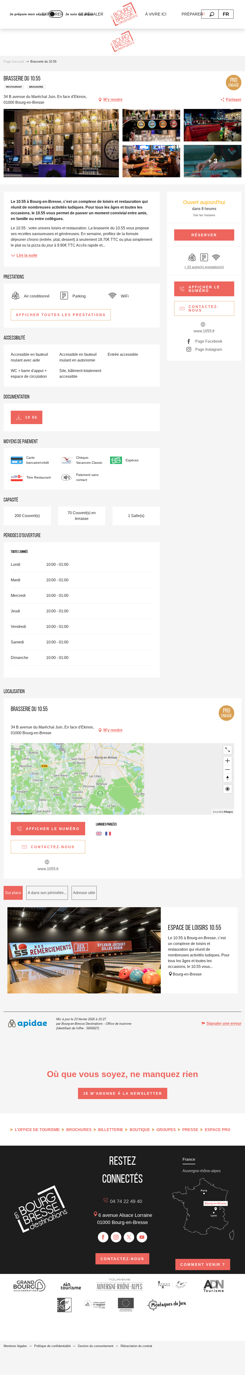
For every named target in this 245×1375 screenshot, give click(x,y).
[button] (212, 14)
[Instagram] (116, 1237)
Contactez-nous (122, 1259)
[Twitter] (129, 1237)
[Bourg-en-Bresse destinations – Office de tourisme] (40, 1231)
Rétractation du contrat (136, 1346)
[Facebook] (103, 1237)
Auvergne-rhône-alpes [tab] (202, 1171)
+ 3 (212, 161)
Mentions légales (15, 1346)
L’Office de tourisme (37, 1130)
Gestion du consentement (95, 1346)
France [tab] (189, 1159)
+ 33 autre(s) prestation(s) (204, 267)
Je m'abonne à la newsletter (122, 1093)
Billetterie (110, 1130)
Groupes (166, 1130)
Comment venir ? (202, 1264)
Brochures (79, 1130)
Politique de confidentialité (52, 1346)
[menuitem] (124, 14)
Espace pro (217, 1130)
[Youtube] (142, 1237)
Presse (190, 1130)
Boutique (140, 1130)
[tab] (13, 893)
